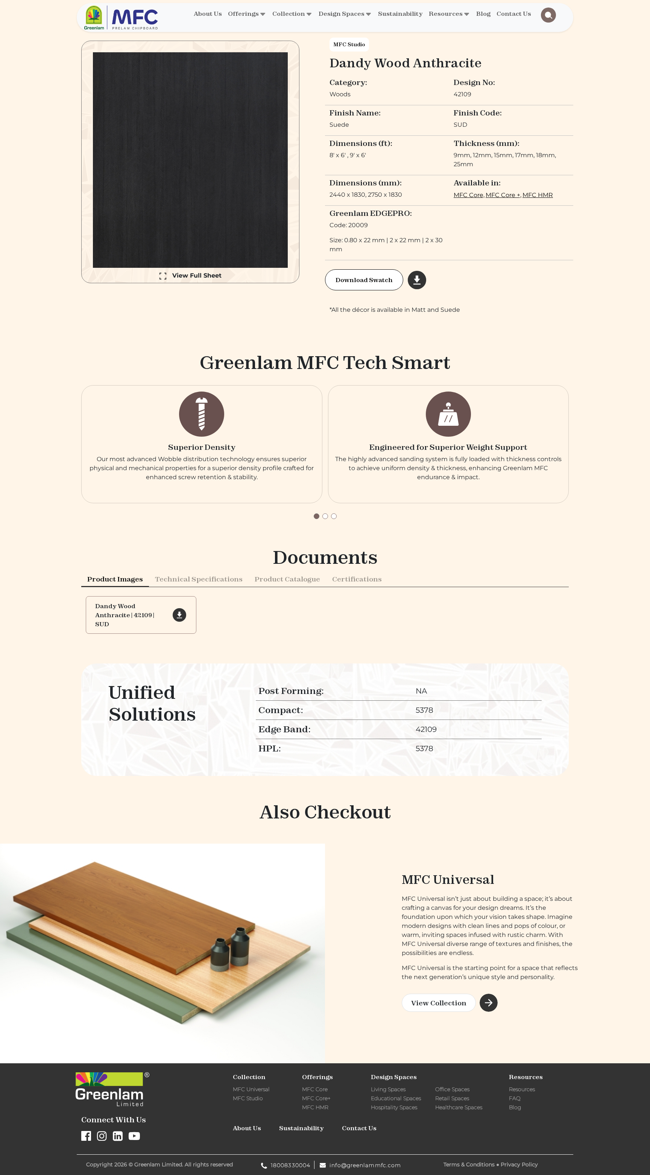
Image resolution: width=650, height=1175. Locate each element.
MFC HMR (537, 195)
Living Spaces (388, 1089)
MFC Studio (349, 44)
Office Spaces (452, 1089)
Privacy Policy (519, 1164)
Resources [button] (446, 13)
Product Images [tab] (115, 579)
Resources (522, 1089)
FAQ (515, 1098)
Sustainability (400, 13)
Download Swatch (364, 280)
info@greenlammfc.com (364, 1165)
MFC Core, (469, 195)
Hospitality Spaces (394, 1107)
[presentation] (115, 579)
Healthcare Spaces (458, 1107)
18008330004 (289, 1165)
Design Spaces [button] (341, 13)
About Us (208, 13)
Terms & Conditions (469, 1164)
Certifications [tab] (357, 579)
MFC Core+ (316, 1098)
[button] (316, 516)
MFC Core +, (503, 195)
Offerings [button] (243, 13)
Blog (483, 13)
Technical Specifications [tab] (199, 579)
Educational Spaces (396, 1098)
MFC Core (315, 1089)
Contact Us (514, 13)
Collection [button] (288, 13)
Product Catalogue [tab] (287, 579)
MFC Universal (251, 1089)
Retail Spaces (452, 1098)
